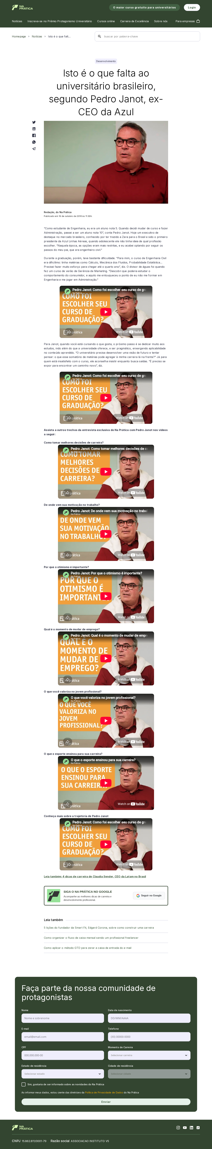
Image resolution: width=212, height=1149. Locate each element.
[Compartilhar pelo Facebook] (34, 135)
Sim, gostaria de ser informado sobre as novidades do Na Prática (65, 1084)
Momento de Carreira (120, 1047)
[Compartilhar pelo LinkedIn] (34, 129)
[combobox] (111, 1055)
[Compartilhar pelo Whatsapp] (34, 142)
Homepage (19, 36)
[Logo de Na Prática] (22, 7)
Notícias (37, 36)
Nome (25, 1010)
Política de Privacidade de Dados (104, 1092)
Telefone (113, 1028)
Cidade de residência (120, 1065)
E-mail (25, 1028)
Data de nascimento (120, 1010)
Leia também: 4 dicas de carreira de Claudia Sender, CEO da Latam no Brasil (95, 876)
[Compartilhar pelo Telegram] (34, 149)
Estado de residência (34, 1065)
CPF (24, 1047)
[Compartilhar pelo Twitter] (34, 122)
